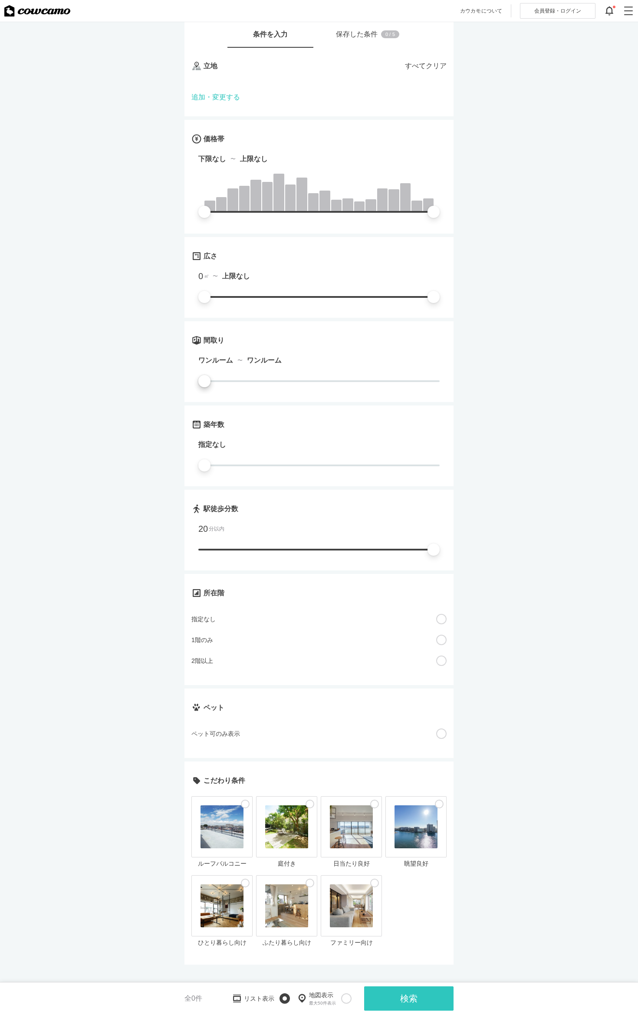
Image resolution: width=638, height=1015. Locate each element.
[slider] (204, 212)
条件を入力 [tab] (270, 34)
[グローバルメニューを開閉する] (628, 11)
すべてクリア (426, 65)
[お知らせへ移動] (609, 11)
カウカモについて (481, 11)
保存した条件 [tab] (365, 34)
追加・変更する (215, 97)
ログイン (557, 11)
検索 (409, 998)
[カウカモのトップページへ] (37, 10)
